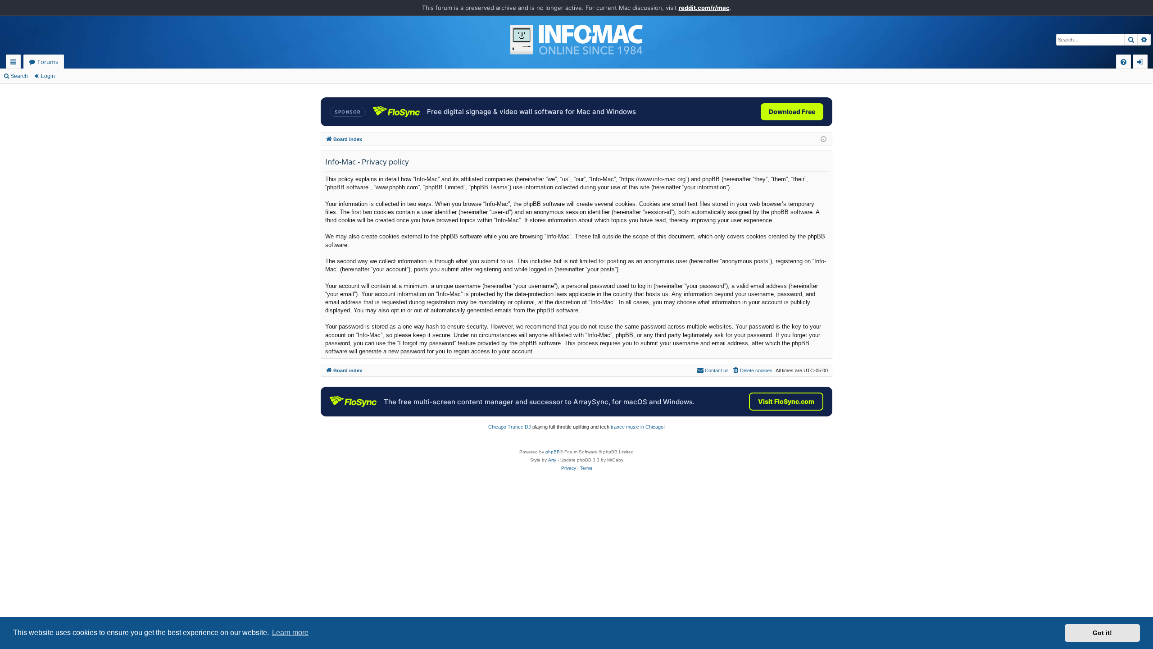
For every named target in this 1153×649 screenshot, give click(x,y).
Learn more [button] (290, 632)
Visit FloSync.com (786, 401)
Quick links (15, 63)
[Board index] (576, 40)
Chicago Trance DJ (509, 427)
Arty (552, 459)
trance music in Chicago (637, 427)
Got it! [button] (1102, 632)
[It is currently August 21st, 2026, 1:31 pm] (823, 139)
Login (48, 76)
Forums (47, 62)
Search (19, 76)
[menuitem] (1123, 62)
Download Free (792, 111)
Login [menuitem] (1142, 63)
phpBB (552, 451)
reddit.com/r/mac (704, 7)
